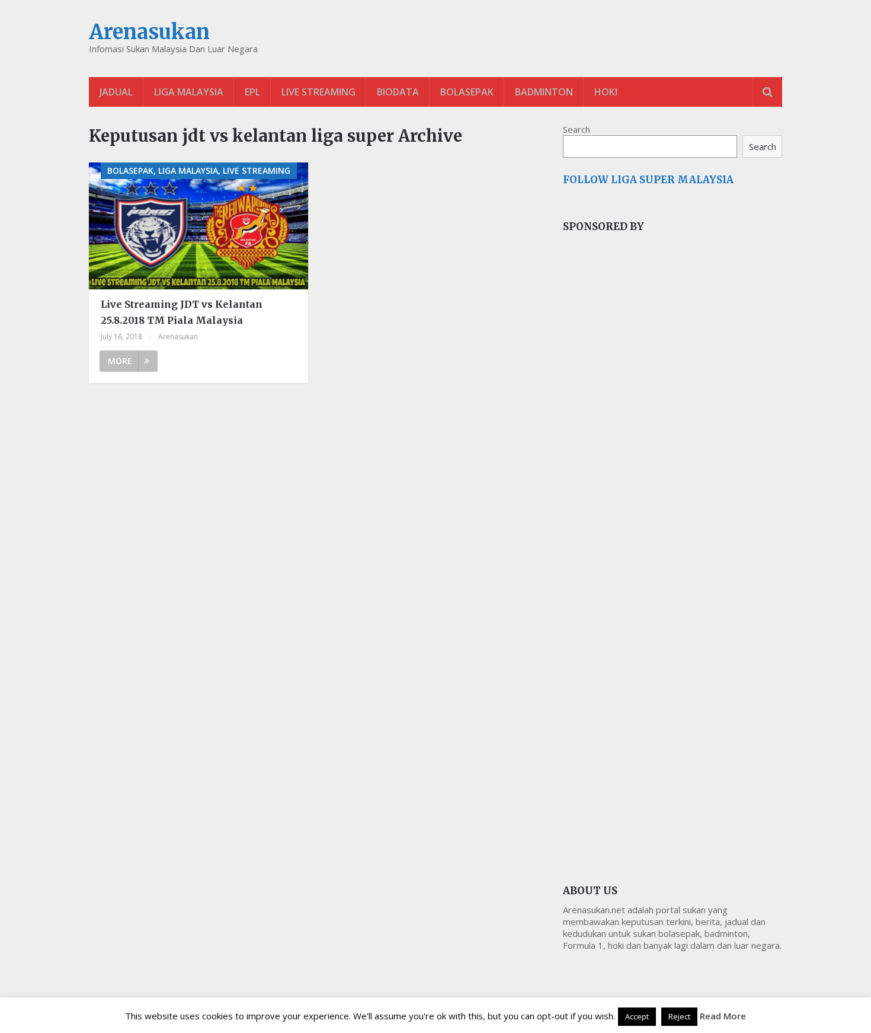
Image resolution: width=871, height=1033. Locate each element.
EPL (252, 91)
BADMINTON (544, 91)
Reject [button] (679, 1016)
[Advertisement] (652, 441)
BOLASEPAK (467, 91)
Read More (723, 1016)
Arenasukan (149, 32)
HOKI (605, 91)
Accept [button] (637, 1016)
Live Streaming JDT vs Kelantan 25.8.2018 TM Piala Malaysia (181, 312)
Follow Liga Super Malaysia (648, 179)
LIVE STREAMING (318, 91)
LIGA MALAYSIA (188, 91)
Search (576, 129)
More (120, 360)
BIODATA (398, 91)
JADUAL (116, 91)
